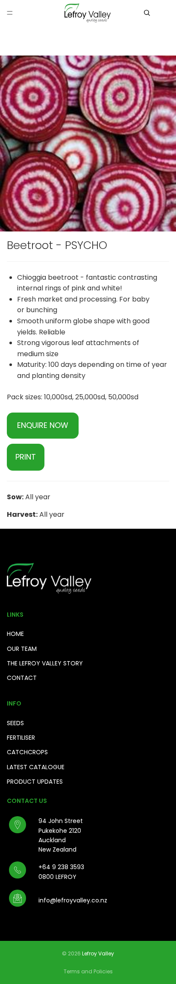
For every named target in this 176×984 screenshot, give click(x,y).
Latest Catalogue (36, 767)
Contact (22, 678)
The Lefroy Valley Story (45, 663)
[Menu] (10, 13)
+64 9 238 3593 (61, 867)
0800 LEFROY (57, 877)
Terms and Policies (88, 971)
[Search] (147, 12)
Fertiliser (21, 737)
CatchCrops (27, 752)
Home (15, 634)
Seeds (15, 723)
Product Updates (35, 781)
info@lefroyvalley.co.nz (72, 900)
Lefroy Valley (98, 953)
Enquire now (42, 425)
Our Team (22, 648)
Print (25, 456)
